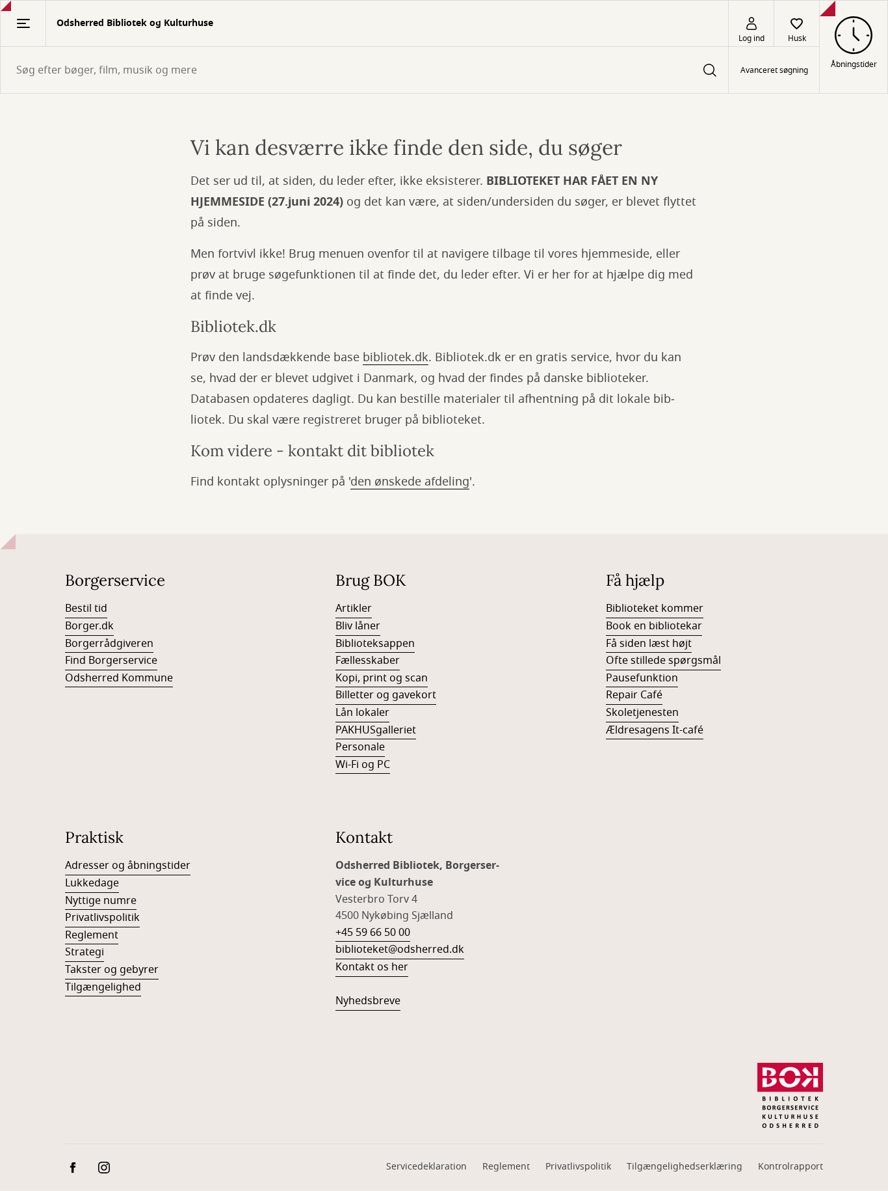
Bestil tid (86, 608)
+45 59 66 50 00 (372, 932)
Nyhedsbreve (367, 1001)
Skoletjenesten (642, 712)
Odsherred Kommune (119, 678)
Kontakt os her (371, 967)
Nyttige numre (101, 901)
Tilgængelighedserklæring (684, 1166)
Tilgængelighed (103, 987)
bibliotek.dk (395, 357)
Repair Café (634, 695)
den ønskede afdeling (409, 481)
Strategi (84, 952)
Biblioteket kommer (654, 608)
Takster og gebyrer (112, 970)
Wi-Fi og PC (362, 765)
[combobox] (364, 70)
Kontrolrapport (790, 1166)
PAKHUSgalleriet (375, 730)
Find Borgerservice (111, 660)
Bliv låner (357, 626)
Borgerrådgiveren (109, 643)
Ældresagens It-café (654, 730)
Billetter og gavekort (385, 695)
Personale (360, 747)
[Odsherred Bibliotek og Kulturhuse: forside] (790, 1095)
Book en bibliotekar (654, 626)
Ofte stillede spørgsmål (663, 660)
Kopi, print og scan (381, 678)
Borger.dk (89, 626)
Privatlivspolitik (102, 917)
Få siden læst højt (649, 643)
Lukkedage (92, 883)
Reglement (91, 935)
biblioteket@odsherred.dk (399, 949)
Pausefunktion (642, 678)
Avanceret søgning (774, 70)
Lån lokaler (362, 712)
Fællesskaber (367, 660)
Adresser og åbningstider (127, 865)
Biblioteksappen (375, 643)
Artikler (353, 608)
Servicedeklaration (426, 1166)
